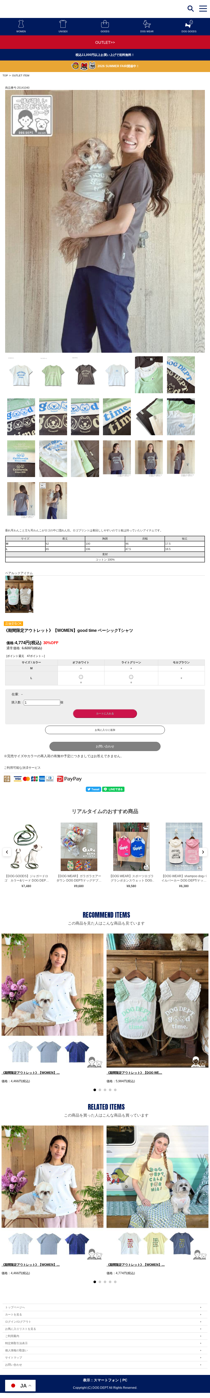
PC (124, 1380)
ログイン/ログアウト (18, 1321)
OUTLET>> (105, 42)
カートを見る (13, 1314)
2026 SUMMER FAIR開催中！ (118, 66)
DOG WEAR (147, 31)
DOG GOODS (189, 31)
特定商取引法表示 (16, 1343)
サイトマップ (13, 1357)
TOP (5, 75)
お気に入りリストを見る (20, 1328)
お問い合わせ (105, 746)
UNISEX (63, 31)
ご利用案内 (12, 1336)
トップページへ (15, 1307)
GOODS (105, 31)
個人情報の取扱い (16, 1350)
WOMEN (21, 31)
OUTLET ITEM (20, 75)
